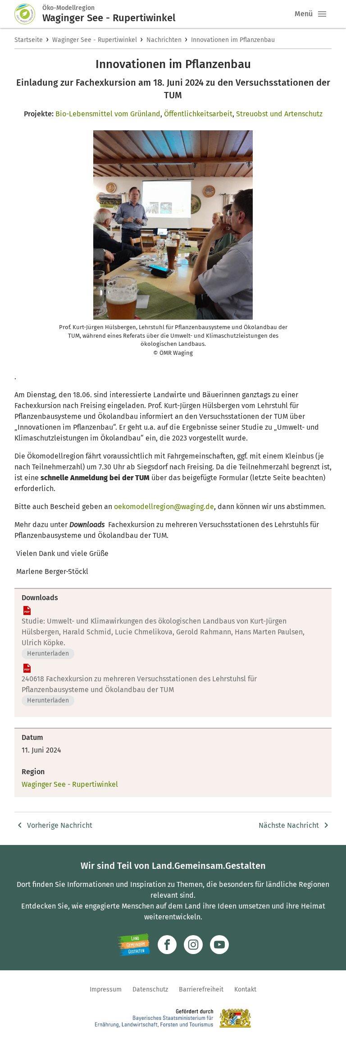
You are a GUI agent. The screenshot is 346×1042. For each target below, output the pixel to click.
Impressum (106, 989)
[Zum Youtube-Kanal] (219, 944)
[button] (322, 14)
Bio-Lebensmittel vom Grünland (107, 114)
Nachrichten (164, 40)
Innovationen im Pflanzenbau (233, 40)
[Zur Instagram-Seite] (193, 944)
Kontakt (245, 989)
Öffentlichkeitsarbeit (198, 114)
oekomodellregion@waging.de (164, 506)
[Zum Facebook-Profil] (167, 944)
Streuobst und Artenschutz (279, 114)
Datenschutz (150, 989)
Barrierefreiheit (201, 989)
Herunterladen (48, 653)
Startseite (28, 40)
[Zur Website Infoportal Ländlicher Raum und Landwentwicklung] (133, 944)
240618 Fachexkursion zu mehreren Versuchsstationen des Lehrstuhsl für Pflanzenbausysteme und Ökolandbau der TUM (139, 684)
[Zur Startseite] (28, 14)
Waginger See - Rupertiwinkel (94, 40)
